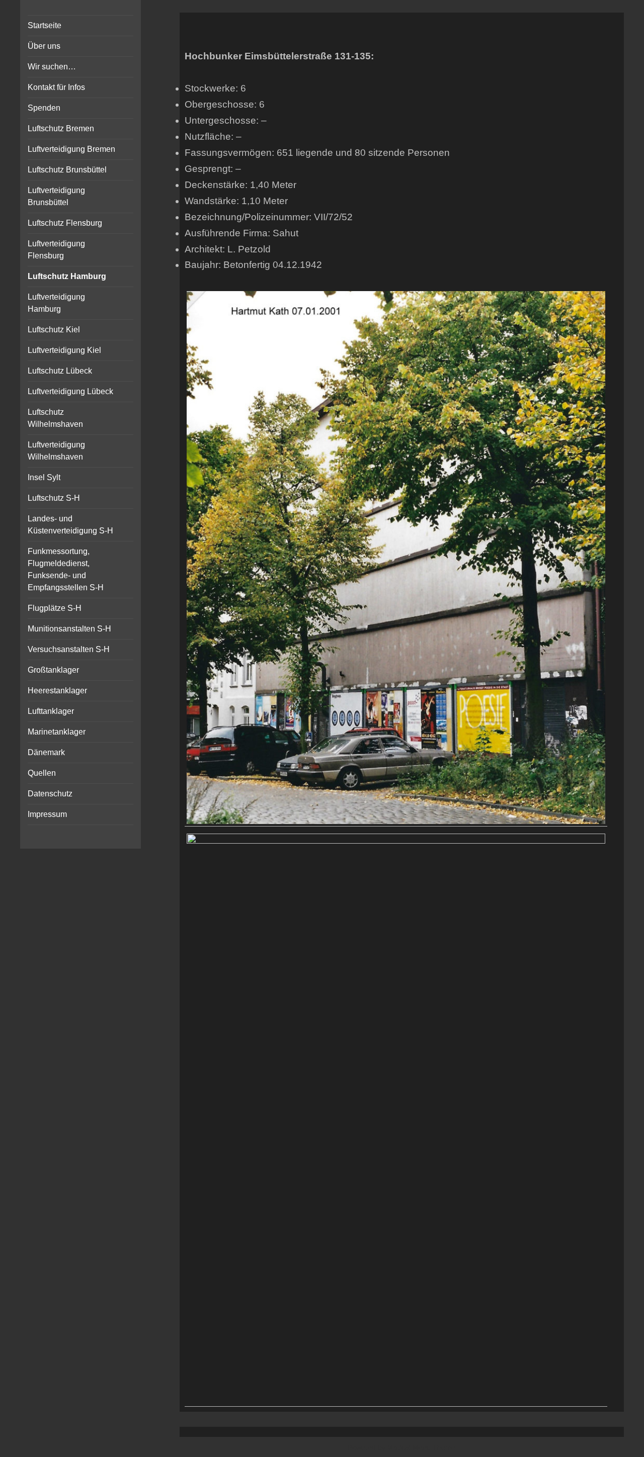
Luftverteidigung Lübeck (70, 391)
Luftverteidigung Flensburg (56, 249)
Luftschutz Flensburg (65, 223)
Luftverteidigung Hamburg (56, 303)
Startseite (44, 25)
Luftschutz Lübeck (60, 371)
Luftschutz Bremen (61, 128)
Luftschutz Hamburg (67, 276)
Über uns (44, 46)
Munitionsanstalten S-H (69, 628)
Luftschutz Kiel (54, 329)
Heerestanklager (57, 690)
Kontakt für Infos (56, 87)
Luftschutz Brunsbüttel (67, 169)
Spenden (44, 108)
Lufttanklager (51, 711)
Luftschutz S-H (54, 498)
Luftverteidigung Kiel (64, 350)
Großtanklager (53, 670)
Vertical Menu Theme (421, 1447)
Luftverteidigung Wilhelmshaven (56, 450)
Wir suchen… (52, 66)
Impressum (47, 814)
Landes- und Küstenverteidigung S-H (70, 524)
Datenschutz (50, 793)
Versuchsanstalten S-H (69, 649)
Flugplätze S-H (55, 608)
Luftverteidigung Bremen (71, 149)
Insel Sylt (44, 477)
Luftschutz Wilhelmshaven (55, 418)
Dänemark (46, 752)
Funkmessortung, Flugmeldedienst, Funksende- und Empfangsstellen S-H (66, 569)
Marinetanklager (57, 731)
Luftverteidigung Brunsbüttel (56, 196)
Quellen (42, 773)
